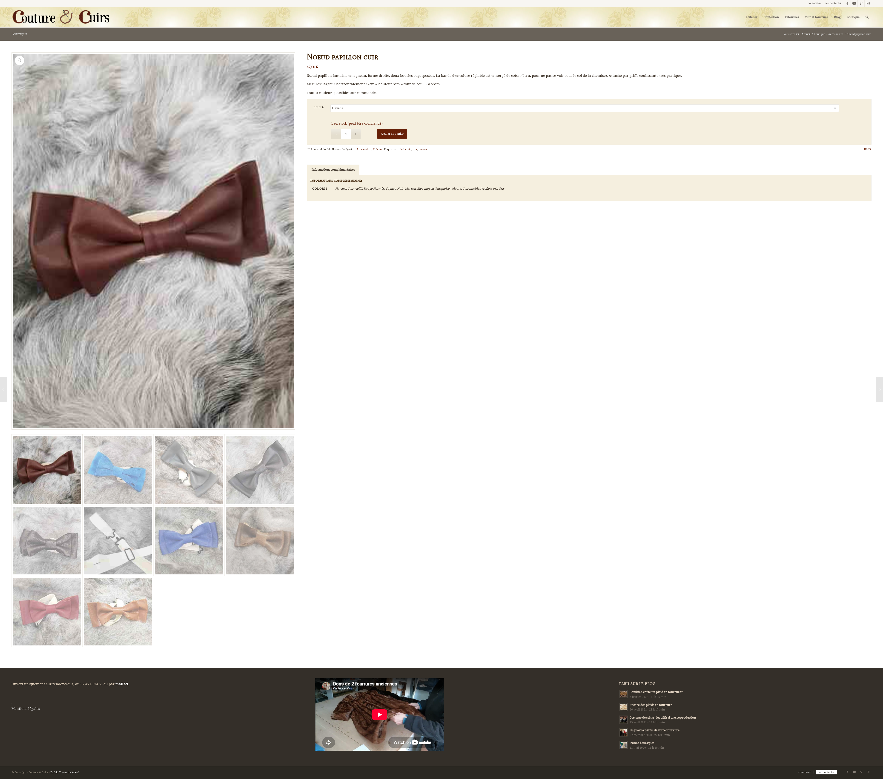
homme (423, 149)
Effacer (867, 149)
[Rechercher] (867, 17)
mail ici (121, 684)
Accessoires (364, 149)
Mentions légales (25, 709)
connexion (814, 3)
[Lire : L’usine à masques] (623, 745)
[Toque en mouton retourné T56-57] (879, 389)
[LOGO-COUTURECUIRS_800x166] (60, 17)
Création (378, 149)
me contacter (833, 3)
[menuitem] (814, 3)
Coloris (319, 107)
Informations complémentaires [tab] (333, 169)
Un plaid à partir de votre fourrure (654, 730)
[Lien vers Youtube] (854, 3)
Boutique (19, 34)
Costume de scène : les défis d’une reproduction (663, 717)
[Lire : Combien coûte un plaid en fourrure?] (623, 694)
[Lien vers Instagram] (868, 3)
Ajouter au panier (392, 133)
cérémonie (404, 149)
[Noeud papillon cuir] (3, 389)
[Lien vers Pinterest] (861, 3)
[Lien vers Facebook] (847, 3)
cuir (415, 149)
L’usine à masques (642, 743)
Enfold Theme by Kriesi (64, 772)
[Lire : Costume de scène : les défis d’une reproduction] (623, 720)
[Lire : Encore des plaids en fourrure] (623, 707)
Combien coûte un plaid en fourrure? (656, 692)
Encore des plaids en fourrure (651, 705)
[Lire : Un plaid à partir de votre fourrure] (623, 732)
